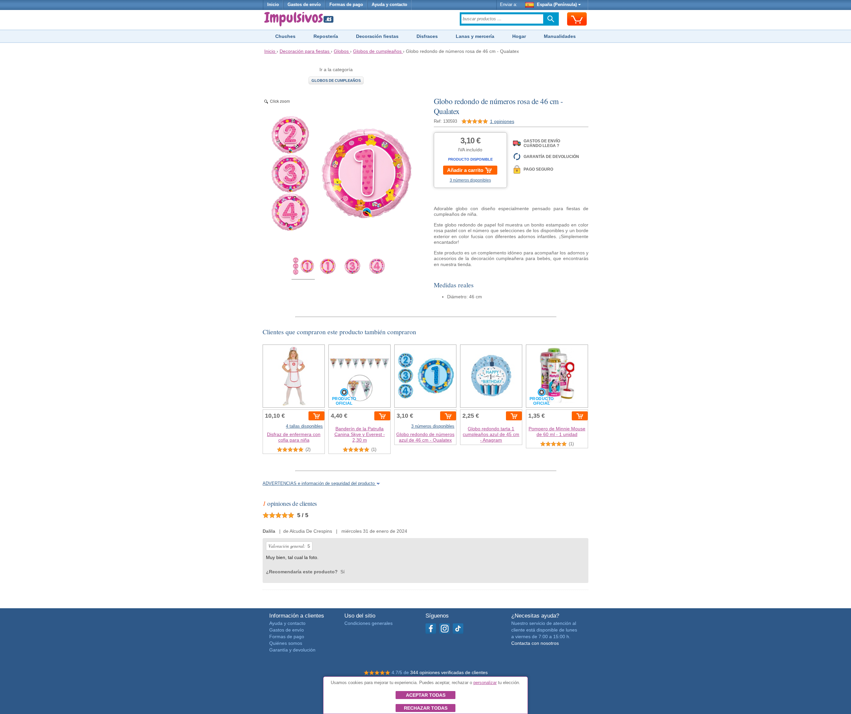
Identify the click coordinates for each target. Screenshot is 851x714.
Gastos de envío (304, 4)
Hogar (519, 36)
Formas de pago (346, 4)
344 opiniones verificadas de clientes (449, 672)
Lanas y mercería (475, 36)
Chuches (285, 36)
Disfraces (427, 36)
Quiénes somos (285, 643)
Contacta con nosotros (535, 643)
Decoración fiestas (377, 36)
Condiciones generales (368, 623)
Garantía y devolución (292, 649)
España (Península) (557, 4)
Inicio (273, 4)
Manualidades (560, 36)
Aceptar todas (425, 695)
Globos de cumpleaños (336, 80)
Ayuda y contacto (389, 4)
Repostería (325, 36)
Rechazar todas (425, 708)
